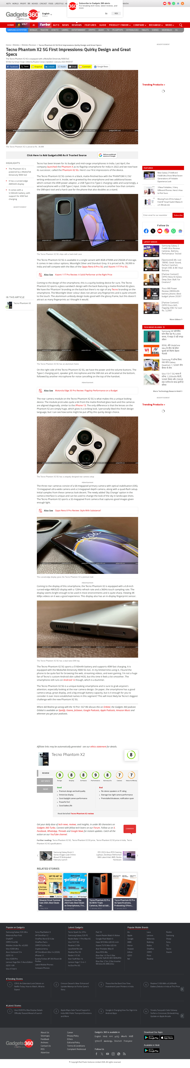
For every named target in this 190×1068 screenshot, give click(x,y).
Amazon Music (123, 710)
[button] (135, 891)
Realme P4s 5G (74, 952)
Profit (23, 4)
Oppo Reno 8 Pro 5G (92, 266)
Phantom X (67, 166)
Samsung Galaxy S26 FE (78, 936)
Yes (116, 13)
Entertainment (78, 30)
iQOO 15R (10, 966)
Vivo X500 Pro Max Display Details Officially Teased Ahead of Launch (28, 1011)
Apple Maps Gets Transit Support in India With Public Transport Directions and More (76, 1013)
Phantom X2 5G (70, 170)
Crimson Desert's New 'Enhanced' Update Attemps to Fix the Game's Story (75, 987)
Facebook (41, 831)
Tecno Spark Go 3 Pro (77, 932)
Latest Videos (150, 241)
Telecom (44, 30)
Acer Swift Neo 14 (75, 959)
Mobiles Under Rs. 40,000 (17, 946)
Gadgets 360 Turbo (46, 827)
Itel (128, 959)
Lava (149, 932)
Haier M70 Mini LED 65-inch (107, 942)
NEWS (45, 789)
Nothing (150, 942)
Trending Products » (153, 85)
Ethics (70, 1039)
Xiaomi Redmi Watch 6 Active (108, 936)
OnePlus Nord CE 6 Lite (44, 939)
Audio (101, 30)
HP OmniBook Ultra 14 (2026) (47, 952)
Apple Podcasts (107, 710)
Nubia (149, 946)
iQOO (129, 956)
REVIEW (45, 773)
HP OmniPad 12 (41, 936)
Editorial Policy (73, 1043)
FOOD (51, 4)
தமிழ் (117, 1037)
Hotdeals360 (132, 30)
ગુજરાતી (98, 1041)
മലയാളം (108, 1041)
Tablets (145, 30)
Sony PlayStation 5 (43, 932)
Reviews (77, 25)
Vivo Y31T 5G (73, 942)
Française (128, 1041)
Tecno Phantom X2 (68, 755)
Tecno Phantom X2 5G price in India (111, 840)
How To (54, 30)
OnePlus (150, 949)
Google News (77, 831)
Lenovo (150, 936)
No (106, 13)
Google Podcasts (91, 710)
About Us (45, 1033)
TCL (167, 946)
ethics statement (98, 746)
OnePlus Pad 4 (41, 942)
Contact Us (46, 1046)
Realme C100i (74, 946)
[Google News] (180, 231)
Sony (168, 942)
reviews (72, 824)
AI (34, 25)
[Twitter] (153, 231)
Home (10, 25)
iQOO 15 (9, 956)
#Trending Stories (14, 979)
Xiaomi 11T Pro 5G (118, 266)
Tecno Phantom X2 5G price (83, 840)
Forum (96, 827)
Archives (44, 1043)
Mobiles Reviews (29, 45)
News (65, 25)
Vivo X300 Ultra (12, 949)
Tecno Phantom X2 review (82, 814)
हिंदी (29, 4)
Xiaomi (169, 952)
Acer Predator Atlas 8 (104, 949)
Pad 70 (99, 932)
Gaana (69, 710)
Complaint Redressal (76, 1049)
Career (70, 1033)
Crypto (92, 30)
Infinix (129, 952)
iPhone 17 (39, 956)
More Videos (175, 319)
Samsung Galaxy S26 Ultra (17, 932)
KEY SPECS (45, 781)
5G (176, 30)
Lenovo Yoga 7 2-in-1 (77, 962)
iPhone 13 (80, 405)
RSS (43, 1049)
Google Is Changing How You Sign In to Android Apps (121, 1011)
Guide (102, 25)
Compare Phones (42, 968)
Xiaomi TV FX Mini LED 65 (106, 946)
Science (155, 30)
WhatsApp (52, 831)
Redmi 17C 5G (74, 956)
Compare (138, 25)
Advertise (45, 1053)
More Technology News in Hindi (167, 391)
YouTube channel (58, 834)
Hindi (105, 1037)
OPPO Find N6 (12, 942)
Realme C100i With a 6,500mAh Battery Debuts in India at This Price (165, 985)
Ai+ (128, 932)
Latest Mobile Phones (44, 965)
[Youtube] (159, 231)
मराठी (131, 1037)
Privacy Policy (73, 1036)
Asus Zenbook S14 (14, 952)
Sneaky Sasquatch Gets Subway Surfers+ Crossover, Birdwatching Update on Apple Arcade (164, 1013)
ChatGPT (9, 939)
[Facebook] (146, 231)
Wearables (167, 30)
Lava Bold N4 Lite (75, 949)
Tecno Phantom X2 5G (62, 840)
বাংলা (111, 1037)
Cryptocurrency (41, 949)
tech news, (63, 824)
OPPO (149, 952)
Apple (129, 936)
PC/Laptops (117, 30)
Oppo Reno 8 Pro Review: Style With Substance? (78, 510)
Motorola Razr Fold (14, 936)
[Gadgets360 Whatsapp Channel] (173, 231)
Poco (149, 956)
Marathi (125, 4)
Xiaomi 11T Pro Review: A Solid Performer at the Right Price (83, 274)
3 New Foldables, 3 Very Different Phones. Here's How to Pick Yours (170, 190)
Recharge (155, 25)
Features (90, 25)
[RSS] (182, 3)
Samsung (170, 936)
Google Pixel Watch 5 (104, 939)
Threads (62, 831)
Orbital (106, 706)
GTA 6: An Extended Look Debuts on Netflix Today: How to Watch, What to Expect (29, 987)
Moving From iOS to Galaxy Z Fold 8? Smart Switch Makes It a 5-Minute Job (170, 202)
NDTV (8, 4)
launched (52, 166)
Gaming (65, 30)
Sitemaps (45, 1036)
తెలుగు (124, 1036)
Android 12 (69, 679)
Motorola (150, 939)
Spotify (62, 710)
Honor (130, 946)
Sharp (168, 939)
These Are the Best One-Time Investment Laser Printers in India (120, 985)
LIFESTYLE (59, 4)
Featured (148, 168)
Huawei (130, 949)
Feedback (45, 1039)
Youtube (107, 1053)
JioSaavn (78, 710)
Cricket (43, 4)
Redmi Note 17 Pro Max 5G (79, 939)
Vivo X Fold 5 (11, 969)
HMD (129, 942)
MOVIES (35, 4)
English (98, 1037)
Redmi (169, 932)
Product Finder (119, 25)
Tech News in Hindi (153, 327)
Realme (150, 959)
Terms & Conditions (76, 1046)
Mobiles (33, 30)
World (15, 4)
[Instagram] (166, 231)
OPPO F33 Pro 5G (42, 946)
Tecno (115, 289)
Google (130, 939)
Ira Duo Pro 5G (74, 966)
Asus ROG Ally (102, 952)
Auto (56, 25)
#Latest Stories (13, 1006)
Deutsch (118, 1041)
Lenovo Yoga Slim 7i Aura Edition (19, 962)
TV (108, 30)
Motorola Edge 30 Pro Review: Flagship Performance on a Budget (86, 390)
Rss (124, 1053)
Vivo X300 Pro (12, 959)
